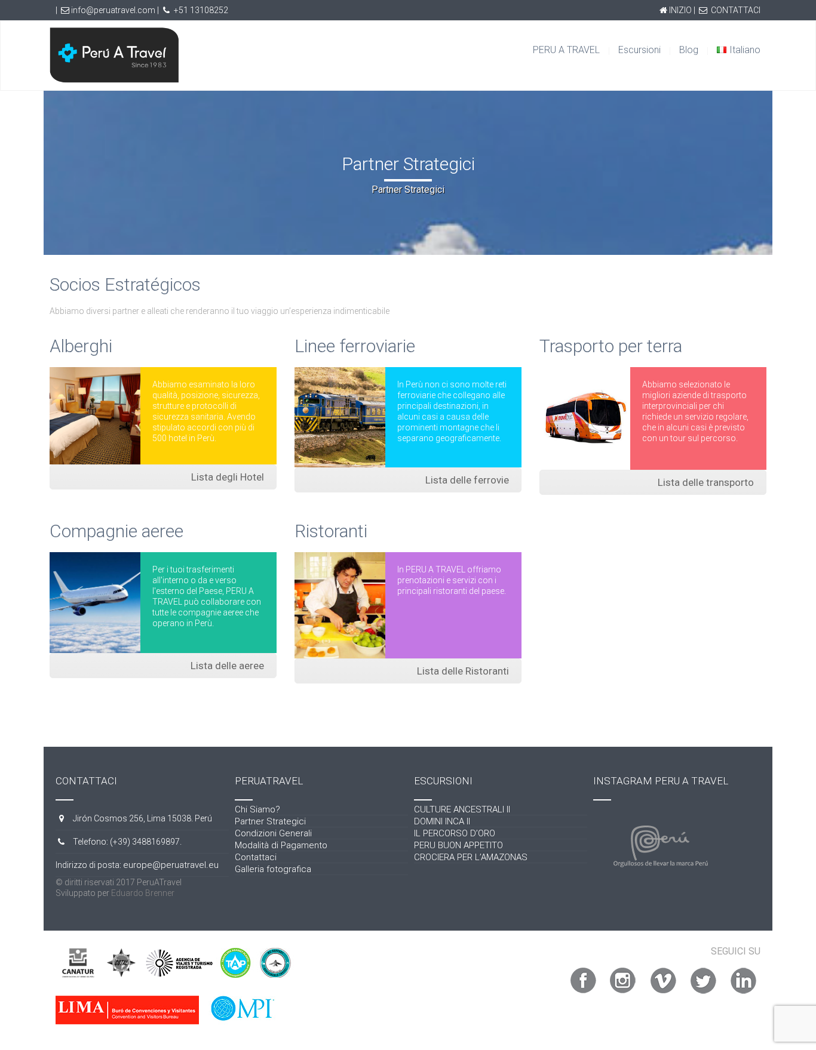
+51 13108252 (201, 10)
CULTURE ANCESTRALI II (462, 809)
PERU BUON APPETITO (458, 845)
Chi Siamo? (257, 809)
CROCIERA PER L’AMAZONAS (470, 857)
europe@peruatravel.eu (171, 865)
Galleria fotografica (273, 869)
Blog (688, 50)
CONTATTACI (735, 10)
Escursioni (639, 50)
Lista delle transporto (706, 482)
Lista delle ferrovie (467, 480)
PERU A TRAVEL (566, 50)
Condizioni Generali (273, 833)
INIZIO (680, 10)
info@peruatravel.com (113, 10)
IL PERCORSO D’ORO (454, 833)
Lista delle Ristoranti (463, 671)
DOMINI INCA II (442, 821)
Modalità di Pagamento (281, 845)
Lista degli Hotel (227, 477)
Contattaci (256, 857)
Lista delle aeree (227, 666)
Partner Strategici (270, 821)
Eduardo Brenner (142, 893)
